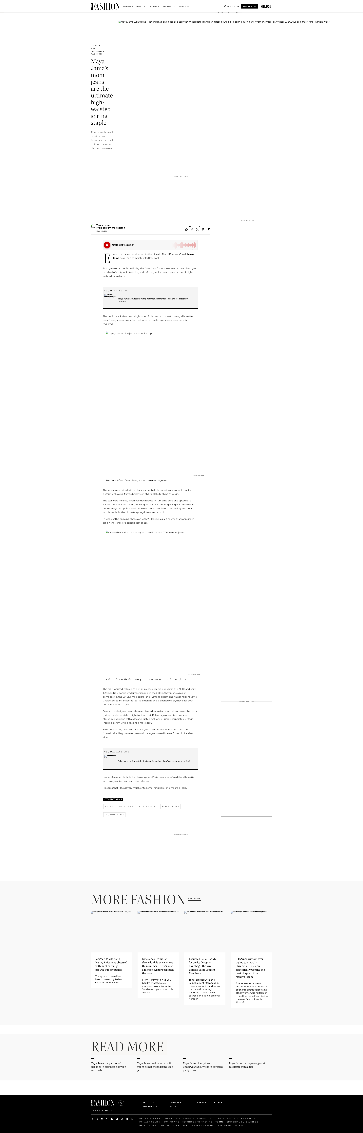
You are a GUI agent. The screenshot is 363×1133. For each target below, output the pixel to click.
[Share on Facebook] (192, 229)
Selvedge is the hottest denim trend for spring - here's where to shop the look (154, 761)
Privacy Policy (149, 1122)
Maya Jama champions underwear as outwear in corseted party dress (203, 1066)
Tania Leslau (103, 225)
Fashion (127, 6)
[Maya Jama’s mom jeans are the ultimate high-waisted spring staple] (266, 6)
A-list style (147, 806)
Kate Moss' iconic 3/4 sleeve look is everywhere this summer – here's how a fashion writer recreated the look (158, 966)
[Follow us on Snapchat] (117, 1119)
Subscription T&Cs (206, 1102)
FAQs (173, 1106)
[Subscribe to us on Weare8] (127, 1119)
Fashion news (114, 815)
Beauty (139, 6)
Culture (153, 6)
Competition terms (210, 1122)
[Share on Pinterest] (203, 229)
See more (194, 898)
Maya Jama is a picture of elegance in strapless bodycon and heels (108, 1066)
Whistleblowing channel (235, 1118)
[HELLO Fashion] (105, 6)
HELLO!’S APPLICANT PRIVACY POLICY (163, 1125)
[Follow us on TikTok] (112, 1119)
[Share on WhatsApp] (186, 229)
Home (94, 46)
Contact (175, 1102)
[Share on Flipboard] (209, 229)
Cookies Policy (169, 1118)
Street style (170, 806)
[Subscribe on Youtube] (122, 1119)
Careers (196, 1125)
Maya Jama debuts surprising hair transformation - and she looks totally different (153, 300)
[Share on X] (197, 229)
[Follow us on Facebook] (92, 1119)
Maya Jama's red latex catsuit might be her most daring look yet (155, 1066)
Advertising (151, 1106)
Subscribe (250, 6)
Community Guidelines (199, 1118)
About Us (149, 1102)
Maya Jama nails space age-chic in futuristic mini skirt (249, 1065)
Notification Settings (178, 1122)
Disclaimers (147, 1118)
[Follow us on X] (97, 1119)
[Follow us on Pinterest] (107, 1119)
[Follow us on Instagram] (102, 1119)
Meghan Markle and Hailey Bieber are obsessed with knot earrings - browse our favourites (111, 964)
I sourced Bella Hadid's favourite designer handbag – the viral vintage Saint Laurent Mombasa (202, 966)
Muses (109, 806)
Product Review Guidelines (224, 1125)
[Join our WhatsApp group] (132, 1119)
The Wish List (169, 6)
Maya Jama (126, 806)
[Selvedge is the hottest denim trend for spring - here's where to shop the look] (110, 761)
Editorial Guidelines (241, 1122)
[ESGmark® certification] (119, 1103)
